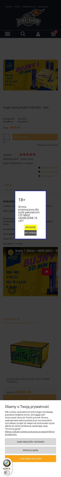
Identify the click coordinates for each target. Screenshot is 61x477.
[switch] (7, 472)
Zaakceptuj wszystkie (31, 458)
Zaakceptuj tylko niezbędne (30, 441)
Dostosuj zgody (30, 450)
